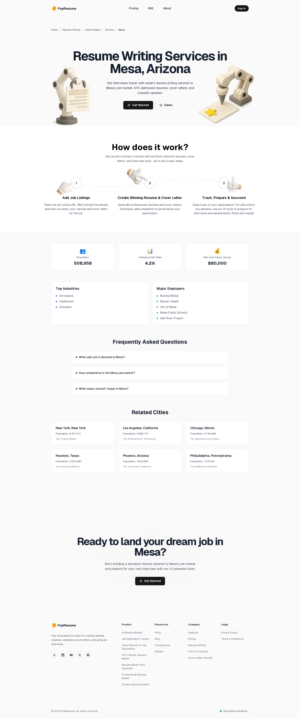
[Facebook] (88, 655)
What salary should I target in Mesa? (103, 388)
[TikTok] (54, 655)
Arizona (109, 29)
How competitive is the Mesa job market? (107, 373)
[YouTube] (71, 655)
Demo (168, 105)
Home (54, 29)
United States (92, 29)
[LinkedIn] (63, 655)
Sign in (241, 8)
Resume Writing (71, 29)
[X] (80, 655)
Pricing (133, 8)
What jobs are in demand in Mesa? (102, 357)
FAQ (150, 8)
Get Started (140, 105)
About (167, 8)
